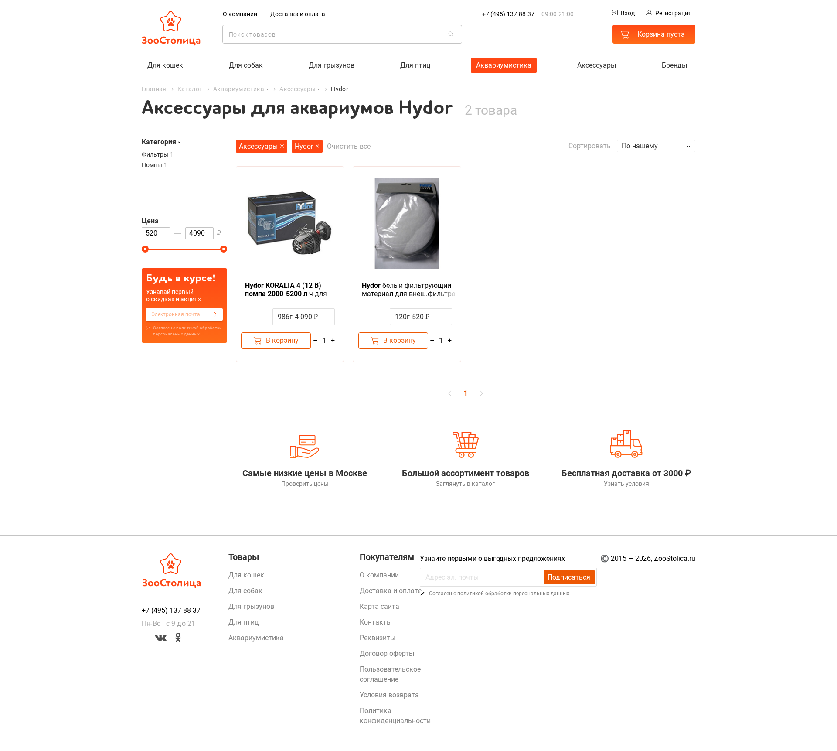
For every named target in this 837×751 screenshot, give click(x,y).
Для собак (246, 65)
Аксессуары (596, 65)
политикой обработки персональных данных (513, 594)
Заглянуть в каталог (465, 483)
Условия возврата (389, 695)
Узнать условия (626, 483)
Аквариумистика (503, 65)
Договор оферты (387, 653)
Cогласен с (187, 330)
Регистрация (673, 13)
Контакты (376, 622)
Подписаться (569, 577)
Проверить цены (305, 483)
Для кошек (165, 65)
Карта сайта (379, 606)
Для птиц (415, 65)
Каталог (189, 88)
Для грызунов (331, 65)
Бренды (674, 65)
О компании (240, 13)
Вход (628, 13)
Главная (154, 88)
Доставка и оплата (297, 13)
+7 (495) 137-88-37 (508, 13)
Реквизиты (377, 638)
